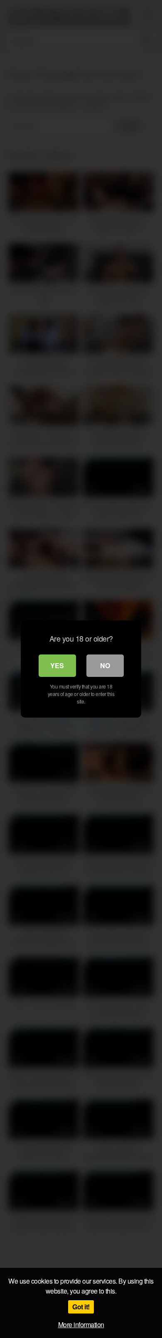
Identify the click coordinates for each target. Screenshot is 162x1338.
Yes (57, 665)
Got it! (81, 1306)
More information (81, 1324)
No (105, 665)
